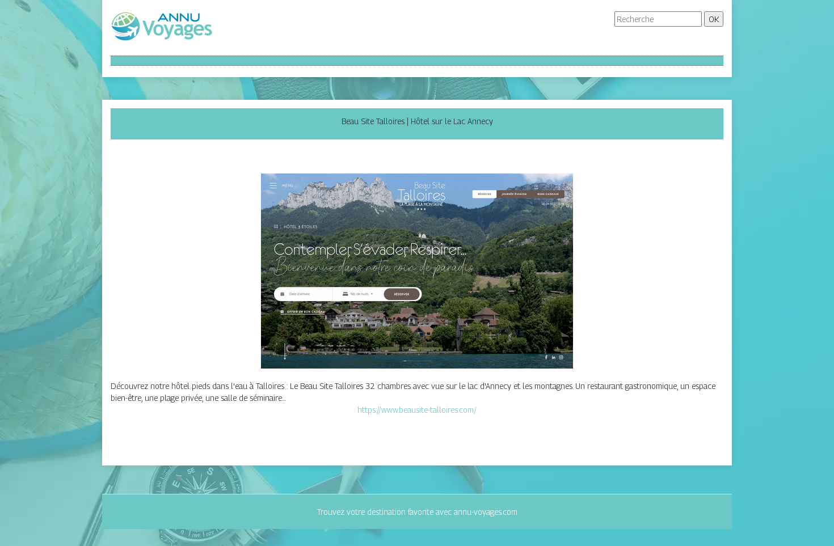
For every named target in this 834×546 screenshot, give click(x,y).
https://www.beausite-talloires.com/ (417, 409)
